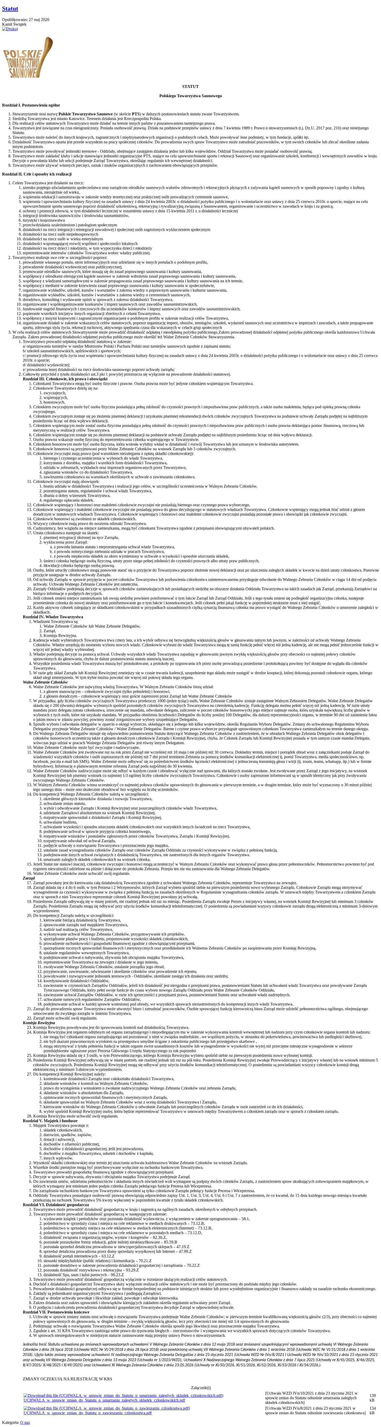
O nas (25, 1422)
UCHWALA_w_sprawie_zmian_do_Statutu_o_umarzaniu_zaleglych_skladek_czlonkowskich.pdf (104, 1400)
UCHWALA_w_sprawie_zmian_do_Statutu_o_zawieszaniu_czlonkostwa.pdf (88, 1413)
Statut (10, 8)
